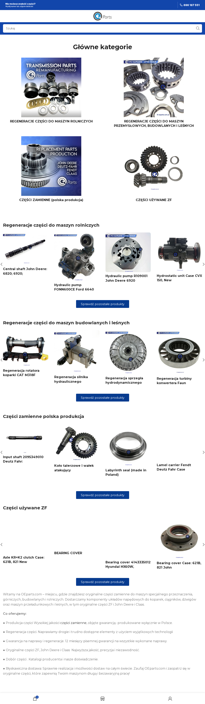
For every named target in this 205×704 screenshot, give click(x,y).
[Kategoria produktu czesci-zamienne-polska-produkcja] (51, 170)
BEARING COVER (68, 553)
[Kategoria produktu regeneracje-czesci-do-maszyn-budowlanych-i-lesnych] (154, 94)
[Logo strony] (103, 16)
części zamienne (73, 623)
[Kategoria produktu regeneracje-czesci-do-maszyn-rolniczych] (51, 92)
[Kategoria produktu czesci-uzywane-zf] (154, 170)
